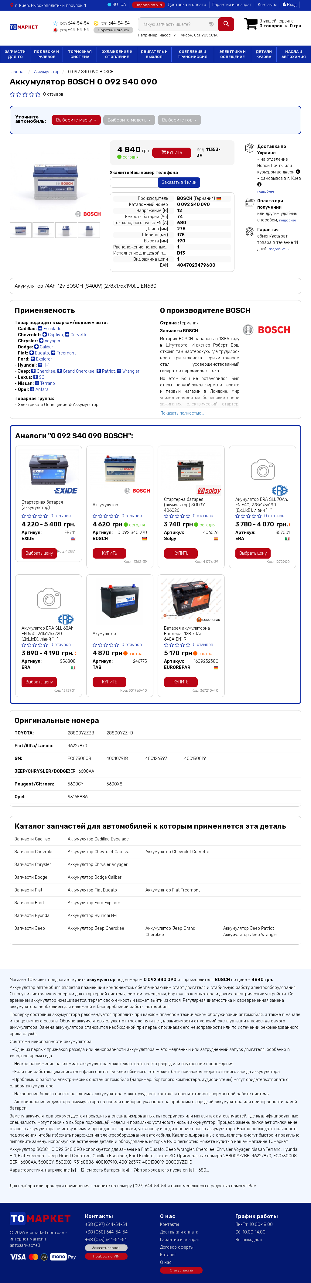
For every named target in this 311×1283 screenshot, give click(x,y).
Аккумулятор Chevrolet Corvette (177, 851)
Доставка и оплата (187, 4)
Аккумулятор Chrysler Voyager (98, 864)
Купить (174, 152)
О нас (166, 1262)
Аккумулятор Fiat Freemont (172, 890)
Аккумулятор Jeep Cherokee (96, 928)
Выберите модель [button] (128, 120)
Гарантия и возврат (232, 4)
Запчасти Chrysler (33, 864)
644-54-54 (74, 23)
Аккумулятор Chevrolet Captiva (98, 851)
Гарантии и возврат (180, 1239)
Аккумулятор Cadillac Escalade (98, 839)
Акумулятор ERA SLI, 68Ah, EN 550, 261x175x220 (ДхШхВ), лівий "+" (48, 634)
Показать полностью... (182, 413)
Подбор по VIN (148, 5)
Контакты (267, 4)
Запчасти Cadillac (32, 839)
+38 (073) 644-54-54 (106, 1239)
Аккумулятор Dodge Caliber (94, 877)
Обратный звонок (113, 30)
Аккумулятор (105, 505)
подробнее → (267, 191)
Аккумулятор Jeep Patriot (248, 928)
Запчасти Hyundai (32, 915)
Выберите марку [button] (74, 120)
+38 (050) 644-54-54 (106, 1232)
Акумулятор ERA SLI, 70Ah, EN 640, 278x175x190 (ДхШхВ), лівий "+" (261, 505)
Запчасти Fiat (28, 890)
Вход (291, 4)
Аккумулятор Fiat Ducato (92, 890)
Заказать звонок (106, 1248)
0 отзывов (53, 94)
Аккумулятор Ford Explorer (94, 902)
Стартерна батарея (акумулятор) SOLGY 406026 (184, 505)
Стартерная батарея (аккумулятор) (42, 505)
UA (123, 4)
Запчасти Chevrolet (34, 851)
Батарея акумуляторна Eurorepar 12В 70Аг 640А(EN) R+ (187, 634)
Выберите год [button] (177, 120)
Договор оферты (176, 1247)
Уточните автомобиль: (30, 119)
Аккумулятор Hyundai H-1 (92, 915)
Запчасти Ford (29, 902)
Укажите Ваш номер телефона (144, 172)
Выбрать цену (39, 553)
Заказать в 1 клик (179, 182)
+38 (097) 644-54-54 (106, 1224)
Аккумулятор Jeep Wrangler (250, 934)
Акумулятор (104, 633)
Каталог (168, 1254)
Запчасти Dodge (31, 877)
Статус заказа (181, 1270)
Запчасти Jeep (30, 928)
